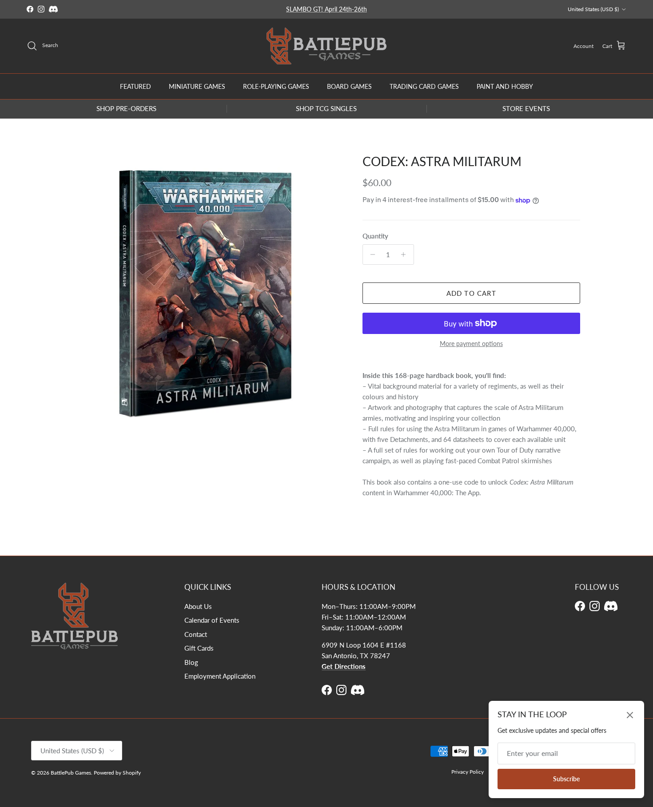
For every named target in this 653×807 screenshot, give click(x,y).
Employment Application (219, 676)
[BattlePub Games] (326, 46)
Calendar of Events (211, 620)
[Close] (630, 715)
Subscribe (566, 779)
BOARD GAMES (349, 86)
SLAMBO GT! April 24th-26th (326, 9)
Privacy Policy (467, 771)
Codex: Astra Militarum (442, 161)
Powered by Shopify (117, 772)
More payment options (471, 343)
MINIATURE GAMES (197, 86)
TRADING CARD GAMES (424, 86)
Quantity (375, 236)
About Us (198, 606)
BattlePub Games (71, 772)
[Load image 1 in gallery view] (208, 293)
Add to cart (471, 293)
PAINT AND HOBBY (505, 86)
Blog (191, 662)
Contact (195, 634)
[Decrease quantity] (370, 254)
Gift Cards (199, 648)
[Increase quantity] (406, 254)
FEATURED (135, 86)
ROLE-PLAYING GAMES (276, 86)
